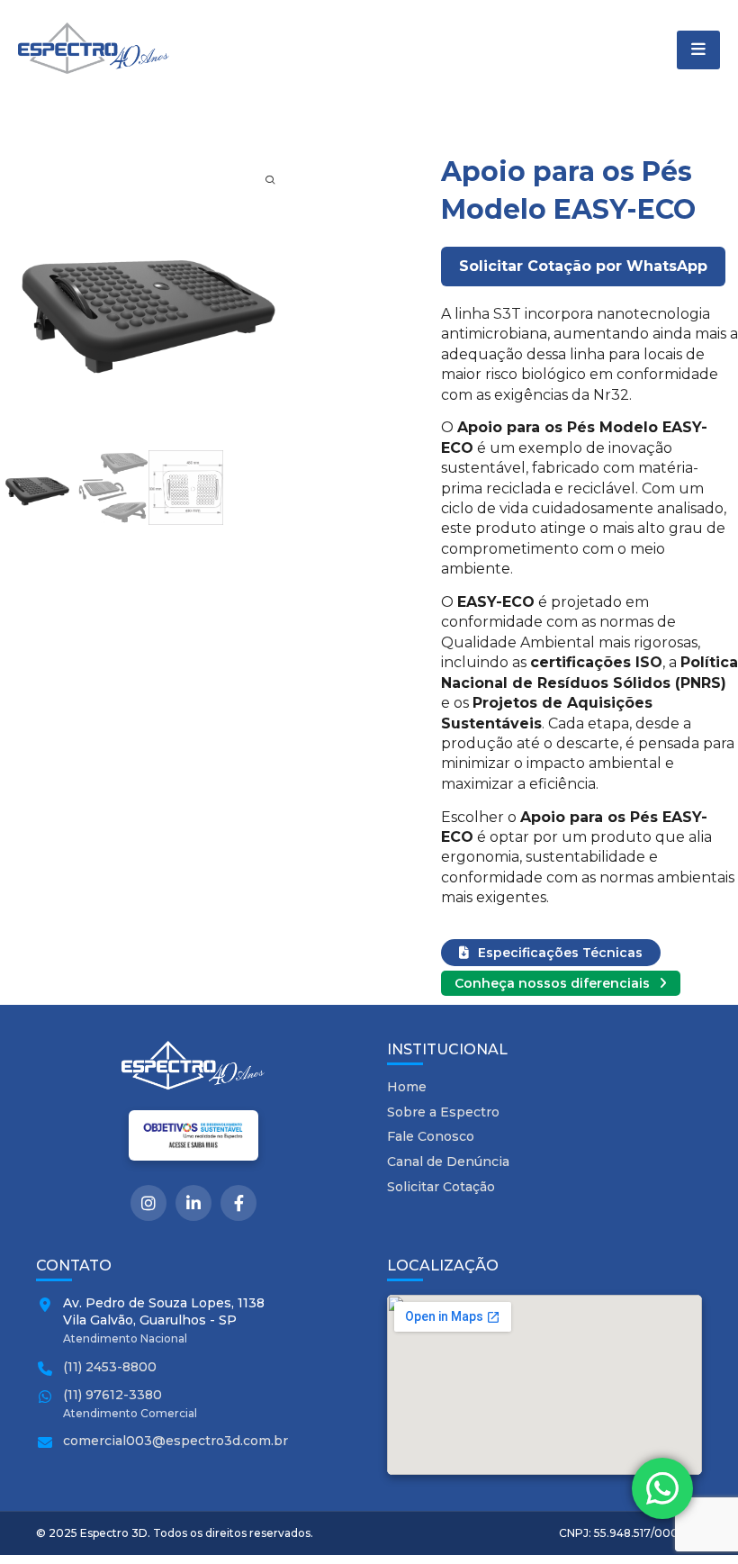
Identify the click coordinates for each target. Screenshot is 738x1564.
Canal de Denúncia (448, 1161)
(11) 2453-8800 (110, 1367)
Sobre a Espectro (443, 1112)
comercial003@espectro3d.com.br (175, 1441)
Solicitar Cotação (441, 1187)
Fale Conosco (430, 1136)
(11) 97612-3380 (112, 1395)
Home (407, 1087)
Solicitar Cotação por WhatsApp (583, 266)
